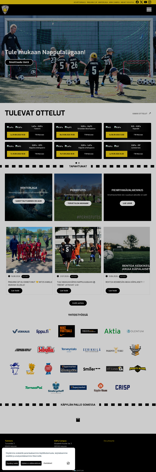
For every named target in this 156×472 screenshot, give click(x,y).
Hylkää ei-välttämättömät (31, 463)
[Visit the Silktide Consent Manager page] (68, 463)
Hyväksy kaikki (12, 463)
